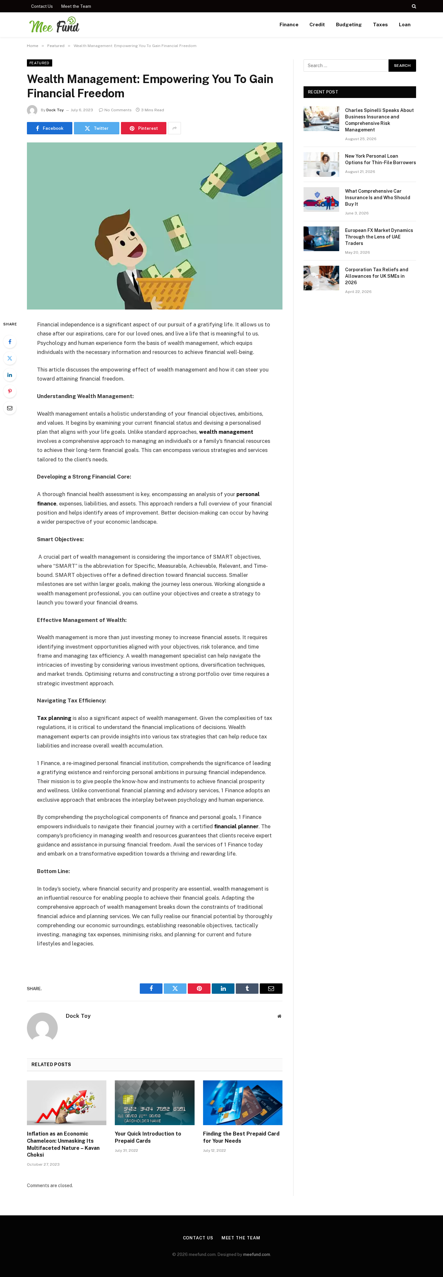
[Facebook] (9, 341)
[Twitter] (9, 358)
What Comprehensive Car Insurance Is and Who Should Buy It (377, 198)
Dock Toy (55, 110)
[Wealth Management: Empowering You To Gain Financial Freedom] (154, 226)
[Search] (413, 6)
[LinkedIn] (9, 374)
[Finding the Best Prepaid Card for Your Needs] (242, 1102)
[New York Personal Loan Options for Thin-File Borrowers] (321, 164)
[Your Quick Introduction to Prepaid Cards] (154, 1102)
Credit (317, 24)
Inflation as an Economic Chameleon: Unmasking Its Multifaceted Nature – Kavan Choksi (63, 1144)
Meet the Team (76, 6)
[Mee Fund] (54, 24)
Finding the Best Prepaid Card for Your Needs (241, 1137)
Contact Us (42, 6)
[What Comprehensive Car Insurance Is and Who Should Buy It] (321, 199)
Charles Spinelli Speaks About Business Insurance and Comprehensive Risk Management (379, 120)
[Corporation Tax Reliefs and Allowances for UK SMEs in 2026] (321, 278)
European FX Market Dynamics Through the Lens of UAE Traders (379, 237)
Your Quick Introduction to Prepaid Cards (148, 1137)
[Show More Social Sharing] (174, 128)
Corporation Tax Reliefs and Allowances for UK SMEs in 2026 (376, 276)
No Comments (118, 110)
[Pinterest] (9, 391)
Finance (289, 24)
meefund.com (256, 1254)
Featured (40, 63)
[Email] (9, 407)
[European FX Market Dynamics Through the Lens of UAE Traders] (321, 238)
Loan (405, 24)
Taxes (380, 24)
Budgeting (349, 24)
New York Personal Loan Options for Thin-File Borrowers (380, 159)
